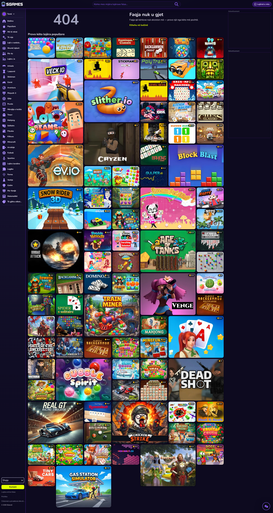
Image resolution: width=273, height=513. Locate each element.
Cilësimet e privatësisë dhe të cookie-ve (13, 501)
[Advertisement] (249, 30)
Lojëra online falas (8, 492)
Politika (4, 496)
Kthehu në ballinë (138, 25)
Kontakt (13, 487)
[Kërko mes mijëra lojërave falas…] (176, 4)
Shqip (5, 480)
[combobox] (136, 4)
